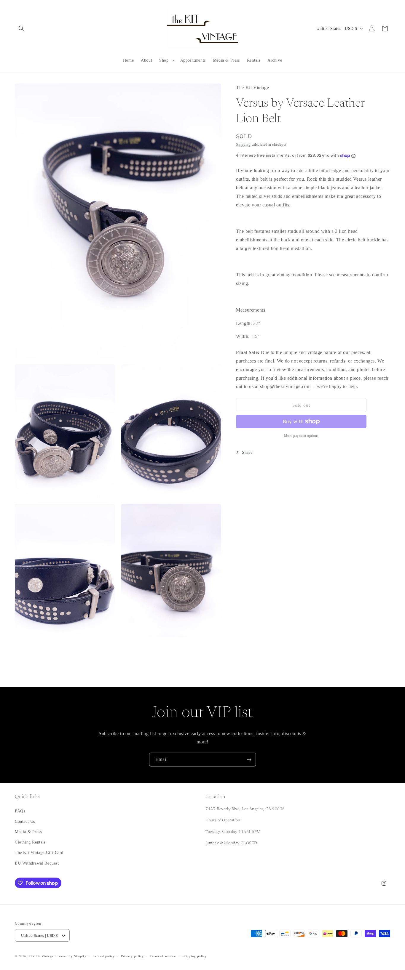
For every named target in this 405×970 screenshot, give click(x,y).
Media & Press (28, 832)
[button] (21, 28)
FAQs (20, 811)
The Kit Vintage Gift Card (39, 852)
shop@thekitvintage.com (285, 386)
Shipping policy (194, 956)
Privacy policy (132, 956)
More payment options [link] (301, 436)
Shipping (243, 144)
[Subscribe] (249, 760)
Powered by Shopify (71, 956)
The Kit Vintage (41, 956)
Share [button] (247, 452)
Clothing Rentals (30, 842)
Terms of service (163, 956)
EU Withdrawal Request (37, 863)
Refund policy (104, 956)
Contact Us (25, 821)
